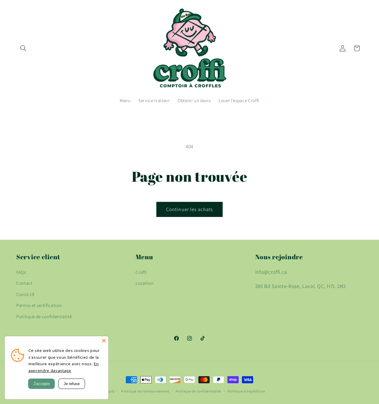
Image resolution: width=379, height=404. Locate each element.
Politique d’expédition (246, 391)
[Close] (104, 341)
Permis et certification (39, 305)
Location (144, 283)
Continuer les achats (189, 209)
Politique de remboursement (145, 391)
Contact (24, 283)
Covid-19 (25, 294)
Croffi (141, 272)
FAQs (21, 272)
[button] (23, 48)
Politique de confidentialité (44, 316)
